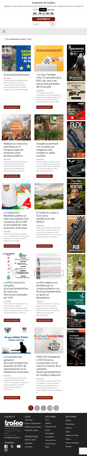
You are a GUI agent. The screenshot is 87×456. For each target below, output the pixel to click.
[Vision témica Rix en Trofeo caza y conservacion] (76, 139)
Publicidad (28, 443)
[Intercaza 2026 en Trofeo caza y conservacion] (76, 272)
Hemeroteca (70, 424)
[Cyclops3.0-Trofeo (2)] (76, 347)
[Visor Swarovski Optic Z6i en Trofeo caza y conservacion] (76, 310)
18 (50, 408)
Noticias (48, 423)
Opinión (68, 420)
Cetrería (68, 428)
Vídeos (68, 439)
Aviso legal (29, 420)
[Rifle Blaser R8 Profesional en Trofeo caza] (76, 234)
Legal (68, 431)
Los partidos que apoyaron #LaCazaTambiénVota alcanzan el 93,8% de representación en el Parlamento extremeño (16, 364)
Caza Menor (49, 437)
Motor (47, 447)
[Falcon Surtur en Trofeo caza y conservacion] (76, 168)
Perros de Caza (50, 427)
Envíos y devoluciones (33, 423)
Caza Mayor (49, 433)
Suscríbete (43, 19)
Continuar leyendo (11, 107)
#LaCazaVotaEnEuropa (16, 74)
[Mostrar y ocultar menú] (4, 31)
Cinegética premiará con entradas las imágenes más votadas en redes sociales (47, 149)
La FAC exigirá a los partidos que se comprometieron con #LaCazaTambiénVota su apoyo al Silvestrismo (48, 290)
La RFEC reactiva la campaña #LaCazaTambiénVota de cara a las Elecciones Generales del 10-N (16, 290)
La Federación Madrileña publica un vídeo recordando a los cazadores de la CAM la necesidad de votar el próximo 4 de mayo (16, 220)
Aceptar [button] (42, 10)
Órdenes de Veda (72, 435)
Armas (47, 430)
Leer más (50, 10)
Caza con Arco (50, 440)
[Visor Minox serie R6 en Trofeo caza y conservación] (76, 110)
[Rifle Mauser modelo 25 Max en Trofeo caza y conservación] (76, 91)
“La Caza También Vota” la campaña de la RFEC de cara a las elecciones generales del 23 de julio (48, 80)
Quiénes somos (30, 440)
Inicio (47, 420)
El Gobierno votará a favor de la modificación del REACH (47, 217)
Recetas (68, 446)
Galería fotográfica (72, 443)
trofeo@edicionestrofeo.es (12, 437)
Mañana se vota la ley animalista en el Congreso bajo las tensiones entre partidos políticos (15, 149)
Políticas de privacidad (33, 427)
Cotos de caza (50, 443)
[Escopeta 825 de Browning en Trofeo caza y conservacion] (76, 62)
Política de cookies (31, 430)
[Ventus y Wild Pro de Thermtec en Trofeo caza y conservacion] (76, 196)
